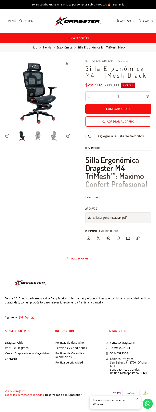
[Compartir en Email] (128, 238)
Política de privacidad (69, 362)
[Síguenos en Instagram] (21, 317)
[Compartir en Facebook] (88, 238)
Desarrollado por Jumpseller (63, 395)
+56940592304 (120, 348)
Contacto (11, 359)
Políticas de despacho (69, 342)
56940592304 (119, 353)
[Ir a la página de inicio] (78, 21)
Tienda (47, 47)
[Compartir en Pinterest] (118, 238)
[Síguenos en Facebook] (27, 317)
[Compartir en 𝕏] (98, 238)
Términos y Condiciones (71, 348)
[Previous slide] (8, 135)
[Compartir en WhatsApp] (108, 238)
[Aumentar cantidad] (147, 96)
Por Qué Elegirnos (17, 348)
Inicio (34, 47)
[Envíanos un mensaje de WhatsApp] (148, 404)
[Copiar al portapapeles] (137, 238)
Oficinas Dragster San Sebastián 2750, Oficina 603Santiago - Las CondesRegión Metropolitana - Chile (129, 366)
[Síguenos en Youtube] (33, 317)
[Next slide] (68, 135)
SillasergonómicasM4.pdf (110, 217)
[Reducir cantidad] (89, 96)
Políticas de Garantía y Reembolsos (69, 355)
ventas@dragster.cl (122, 342)
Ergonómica (64, 47)
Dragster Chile (14, 342)
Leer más (118, 4)
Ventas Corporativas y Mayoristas (27, 353)
